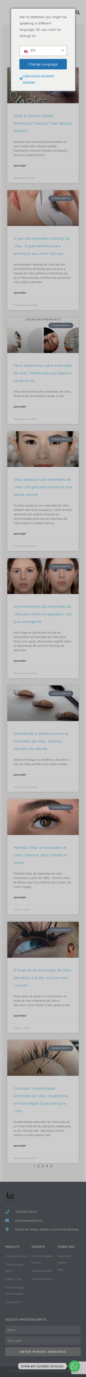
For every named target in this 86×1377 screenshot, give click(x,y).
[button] (77, 12)
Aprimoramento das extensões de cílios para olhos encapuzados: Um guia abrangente (43, 614)
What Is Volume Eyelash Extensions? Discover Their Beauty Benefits (43, 123)
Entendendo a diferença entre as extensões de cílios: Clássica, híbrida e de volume (41, 741)
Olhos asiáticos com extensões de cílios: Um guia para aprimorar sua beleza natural (43, 487)
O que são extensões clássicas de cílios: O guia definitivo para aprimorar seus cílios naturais (42, 246)
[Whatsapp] (74, 1366)
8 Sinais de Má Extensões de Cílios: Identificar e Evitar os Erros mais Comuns (43, 977)
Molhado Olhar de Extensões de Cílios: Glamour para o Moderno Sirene (40, 855)
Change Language (43, 64)
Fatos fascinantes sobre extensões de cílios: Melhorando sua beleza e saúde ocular (43, 373)
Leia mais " (20, 165)
